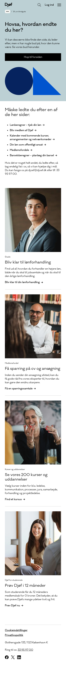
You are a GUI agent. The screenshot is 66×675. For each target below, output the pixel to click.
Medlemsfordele (19, 150)
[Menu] (59, 5)
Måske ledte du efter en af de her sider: (31, 112)
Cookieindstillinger (16, 630)
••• (7, 11)
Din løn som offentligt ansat (26, 144)
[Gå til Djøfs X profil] (13, 657)
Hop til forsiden (33, 57)
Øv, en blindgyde (19, 12)
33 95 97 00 (25, 650)
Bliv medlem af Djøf (21, 130)
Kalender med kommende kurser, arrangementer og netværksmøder (30, 137)
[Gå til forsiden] (8, 5)
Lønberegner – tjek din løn (25, 125)
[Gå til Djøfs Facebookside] (7, 657)
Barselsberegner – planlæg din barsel (32, 155)
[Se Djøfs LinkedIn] (19, 657)
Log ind (49, 5)
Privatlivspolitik (14, 635)
